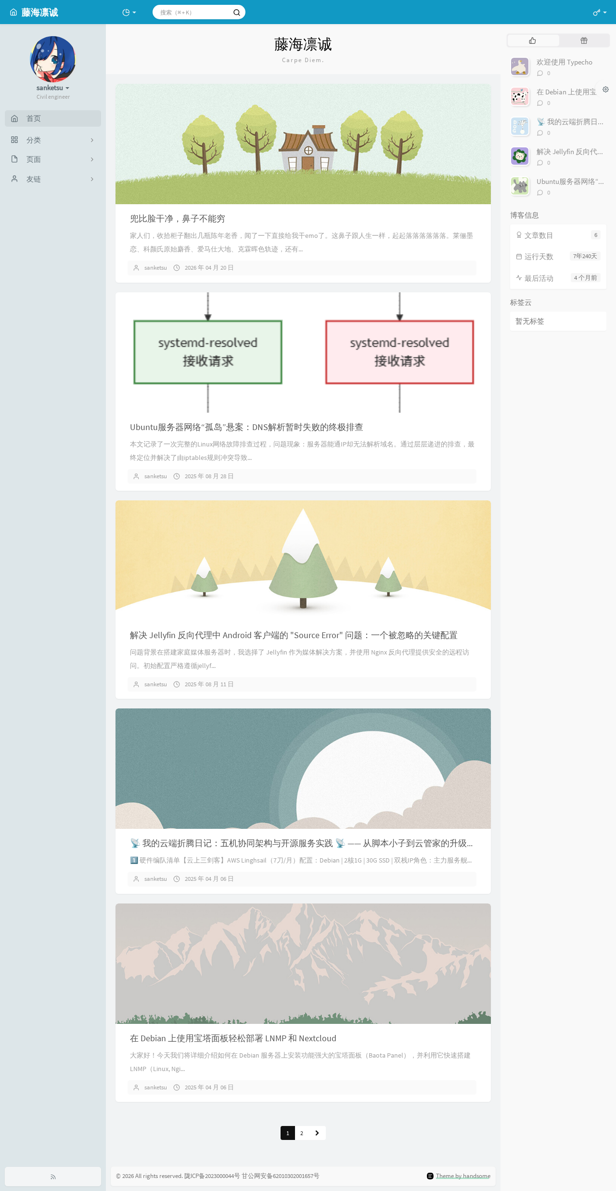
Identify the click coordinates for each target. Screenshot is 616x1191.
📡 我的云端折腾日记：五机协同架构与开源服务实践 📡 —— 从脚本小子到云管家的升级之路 (307, 843)
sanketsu (155, 267)
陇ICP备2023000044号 (212, 1176)
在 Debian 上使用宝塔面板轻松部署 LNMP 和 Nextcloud (233, 1038)
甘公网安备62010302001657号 (281, 1176)
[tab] (532, 40)
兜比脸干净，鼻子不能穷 (177, 218)
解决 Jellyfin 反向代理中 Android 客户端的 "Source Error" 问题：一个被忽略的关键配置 (294, 635)
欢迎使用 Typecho (564, 61)
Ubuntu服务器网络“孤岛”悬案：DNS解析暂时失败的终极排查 (246, 426)
